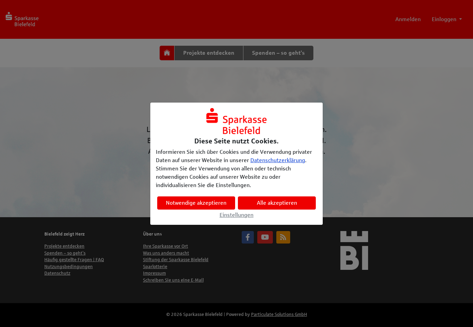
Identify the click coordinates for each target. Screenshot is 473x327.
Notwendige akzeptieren (196, 203)
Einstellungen (236, 215)
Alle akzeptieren (277, 203)
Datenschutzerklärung (277, 160)
